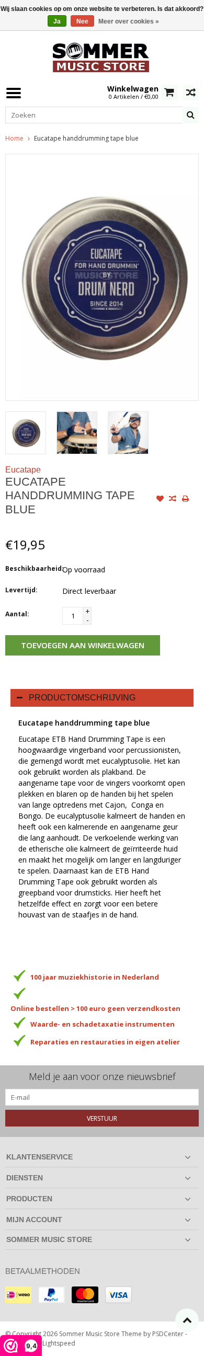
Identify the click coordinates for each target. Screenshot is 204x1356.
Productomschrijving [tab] (82, 697)
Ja (57, 21)
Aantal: (17, 614)
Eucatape (23, 469)
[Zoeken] (190, 115)
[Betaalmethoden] (18, 1294)
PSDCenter (168, 1333)
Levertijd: (21, 589)
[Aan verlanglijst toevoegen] (160, 499)
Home (14, 138)
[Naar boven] (187, 1320)
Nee (82, 21)
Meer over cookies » (128, 21)
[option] (25, 432)
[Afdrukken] (185, 499)
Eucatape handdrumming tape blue (86, 138)
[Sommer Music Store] (102, 56)
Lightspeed (58, 1343)
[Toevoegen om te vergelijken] (172, 499)
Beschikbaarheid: (31, 568)
